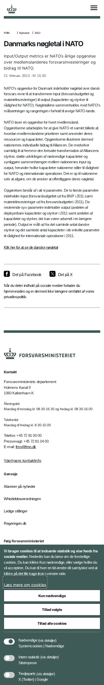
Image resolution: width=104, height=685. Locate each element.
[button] (47, 637)
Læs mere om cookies (25, 584)
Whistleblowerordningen (22, 499)
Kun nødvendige (52, 596)
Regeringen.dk (15, 523)
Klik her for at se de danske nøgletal (31, 247)
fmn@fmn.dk (26, 447)
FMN (7, 32)
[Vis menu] (93, 8)
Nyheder (24, 32)
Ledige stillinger (15, 511)
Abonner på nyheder (19, 486)
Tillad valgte (52, 609)
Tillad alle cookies (52, 623)
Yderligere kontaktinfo (22, 460)
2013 (37, 32)
